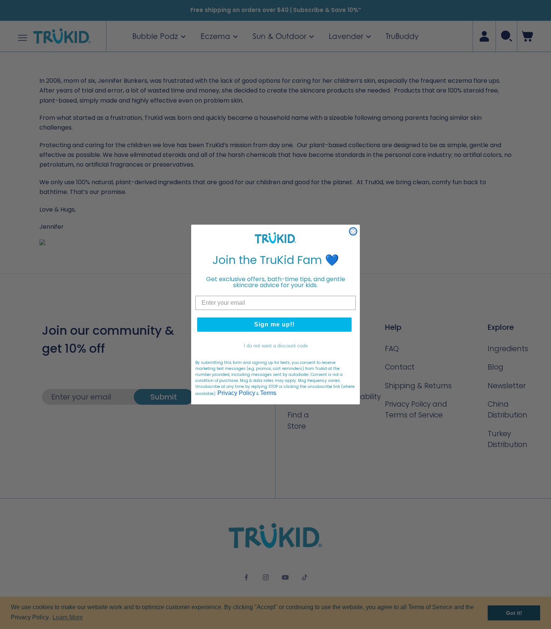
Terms (268, 393)
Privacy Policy (236, 393)
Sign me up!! (274, 324)
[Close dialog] (353, 231)
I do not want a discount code (276, 346)
